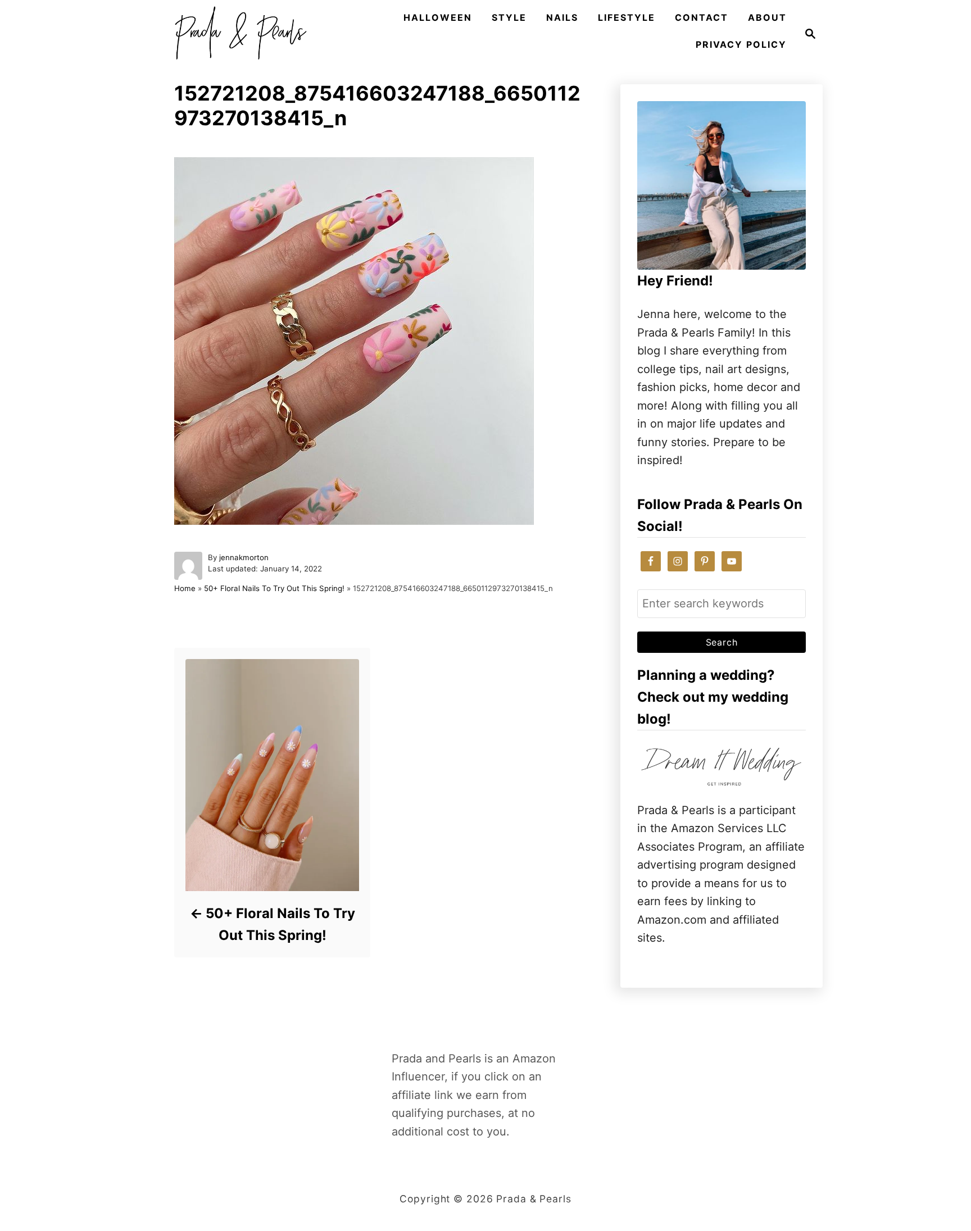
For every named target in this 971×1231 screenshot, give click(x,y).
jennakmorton (244, 557)
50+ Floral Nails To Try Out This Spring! (274, 588)
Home (185, 588)
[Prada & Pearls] (237, 34)
